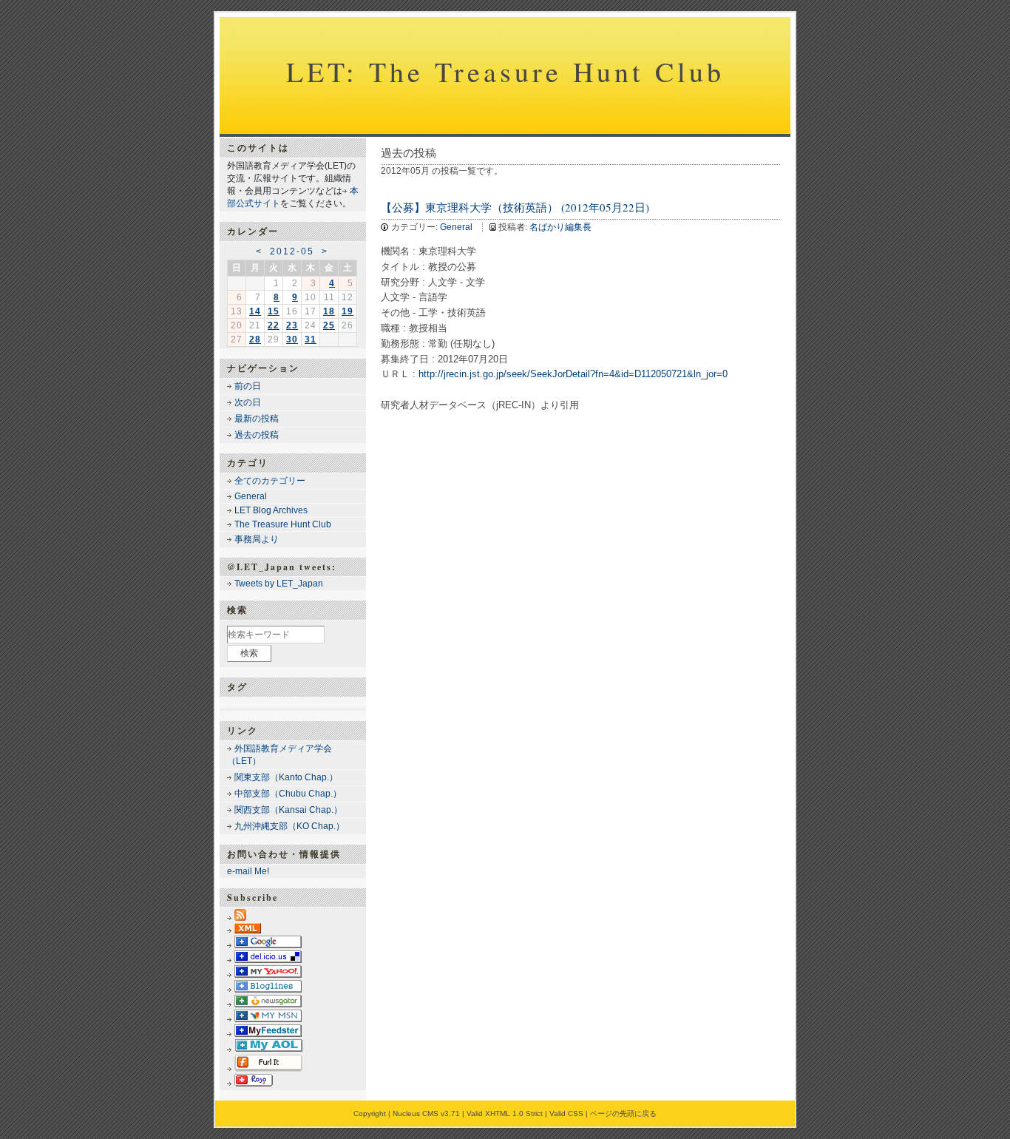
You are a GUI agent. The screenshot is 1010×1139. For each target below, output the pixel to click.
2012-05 (292, 251)
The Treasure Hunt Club (282, 524)
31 (310, 339)
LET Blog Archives (271, 510)
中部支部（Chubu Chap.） (288, 793)
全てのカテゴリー (269, 481)
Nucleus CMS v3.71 (426, 1113)
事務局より (256, 539)
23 (292, 325)
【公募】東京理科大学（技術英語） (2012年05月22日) (515, 207)
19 (347, 311)
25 (329, 325)
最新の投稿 (256, 418)
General (456, 227)
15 (273, 311)
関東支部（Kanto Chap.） (286, 777)
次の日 (247, 402)
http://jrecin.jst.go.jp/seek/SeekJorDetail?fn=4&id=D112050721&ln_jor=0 (573, 373)
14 (255, 311)
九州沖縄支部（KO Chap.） (289, 826)
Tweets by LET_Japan (278, 583)
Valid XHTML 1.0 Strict (505, 1113)
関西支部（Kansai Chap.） (288, 810)
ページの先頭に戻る (623, 1113)
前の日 (247, 386)
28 (255, 339)
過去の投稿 (256, 435)
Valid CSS (566, 1113)
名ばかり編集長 (560, 227)
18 (329, 311)
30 (292, 339)
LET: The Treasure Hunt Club (505, 71)
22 (273, 325)
